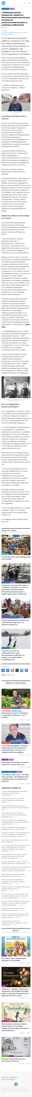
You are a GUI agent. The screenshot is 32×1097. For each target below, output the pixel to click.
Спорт (13, 648)
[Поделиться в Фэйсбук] (3, 670)
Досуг (4, 955)
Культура (5, 1056)
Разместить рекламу (8, 1079)
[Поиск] (25, 3)
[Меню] (28, 3)
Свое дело (5, 8)
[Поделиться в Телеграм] (21, 670)
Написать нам (9, 675)
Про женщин (6, 617)
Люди (12, 8)
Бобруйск (16, 708)
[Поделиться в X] (17, 670)
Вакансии (5, 554)
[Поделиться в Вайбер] (26, 670)
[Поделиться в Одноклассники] (12, 670)
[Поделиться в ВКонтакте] (7, 670)
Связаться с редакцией (9, 1077)
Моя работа (5, 582)
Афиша (10, 1021)
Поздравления (6, 708)
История (4, 759)
